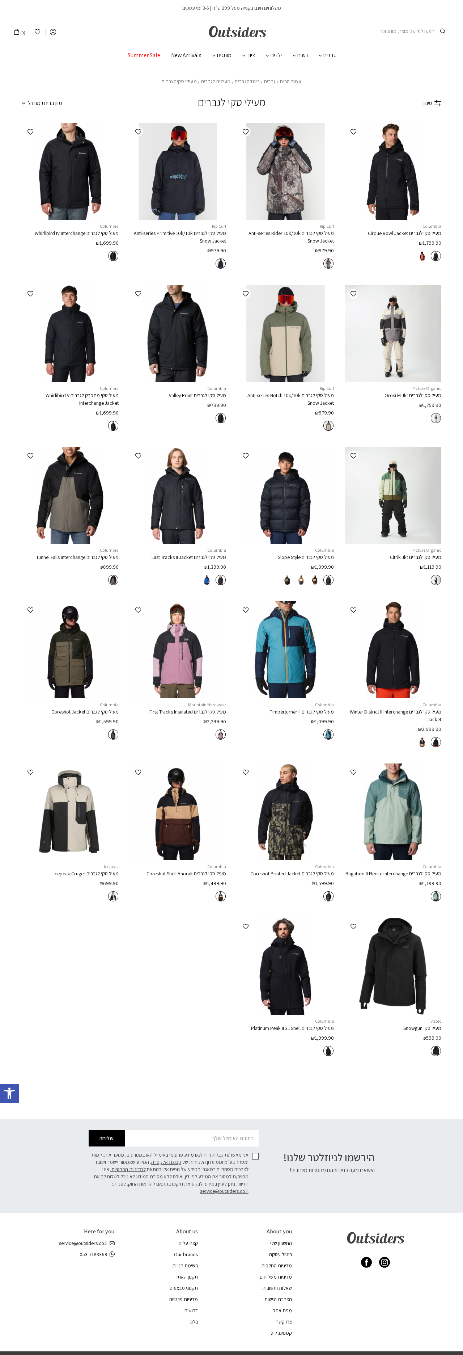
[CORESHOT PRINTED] (285, 811)
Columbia (431, 226)
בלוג (194, 1321)
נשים (302, 55)
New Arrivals (186, 55)
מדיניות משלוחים (276, 1277)
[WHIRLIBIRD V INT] (70, 333)
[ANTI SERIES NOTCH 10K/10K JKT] (285, 333)
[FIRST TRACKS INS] (177, 649)
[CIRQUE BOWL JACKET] (393, 171)
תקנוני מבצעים (184, 1288)
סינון (428, 103)
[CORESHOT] (70, 649)
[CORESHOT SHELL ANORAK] (177, 811)
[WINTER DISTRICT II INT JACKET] (393, 649)
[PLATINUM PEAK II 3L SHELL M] (285, 966)
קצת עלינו (188, 1243)
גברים (329, 55)
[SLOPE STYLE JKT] (285, 495)
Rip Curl (327, 226)
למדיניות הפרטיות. (128, 1169)
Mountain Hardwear (207, 704)
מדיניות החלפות (276, 1265)
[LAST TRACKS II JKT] (177, 495)
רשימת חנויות (185, 1265)
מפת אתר (282, 1310)
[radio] (435, 256)
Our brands (186, 1254)
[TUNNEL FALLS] (70, 495)
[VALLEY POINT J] (177, 333)
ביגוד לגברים (247, 81)
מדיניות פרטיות (183, 1299)
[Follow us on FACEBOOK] (366, 1262)
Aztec (436, 1021)
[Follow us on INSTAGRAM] (384, 1262)
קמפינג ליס (281, 1333)
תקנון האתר (186, 1277)
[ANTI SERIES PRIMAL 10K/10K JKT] (177, 171)
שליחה (106, 1138)
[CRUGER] (70, 811)
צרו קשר (284, 1321)
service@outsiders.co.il (224, 1191)
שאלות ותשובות (277, 1288)
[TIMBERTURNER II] (285, 649)
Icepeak (111, 866)
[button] (9, 1093)
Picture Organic (426, 388)
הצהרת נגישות (278, 1299)
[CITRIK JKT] (393, 495)
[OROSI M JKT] (393, 333)
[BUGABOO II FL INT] (393, 811)
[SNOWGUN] (393, 966)
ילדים (276, 55)
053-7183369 (93, 1254)
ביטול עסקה (280, 1254)
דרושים (191, 1310)
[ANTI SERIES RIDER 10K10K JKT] (285, 171)
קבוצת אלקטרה (166, 1162)
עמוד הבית (290, 81)
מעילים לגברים (216, 81)
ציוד (251, 55)
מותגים (224, 55)
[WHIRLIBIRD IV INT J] (70, 171)
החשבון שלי (281, 1243)
